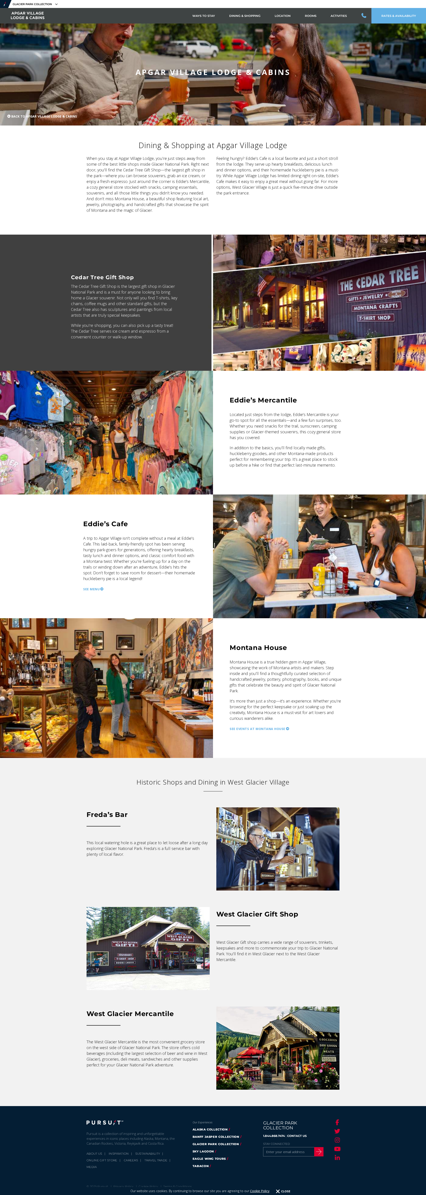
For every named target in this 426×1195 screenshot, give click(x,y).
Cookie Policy (259, 1191)
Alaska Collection (210, 1129)
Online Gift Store (102, 1160)
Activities (339, 16)
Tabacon (201, 1166)
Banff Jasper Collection (216, 1136)
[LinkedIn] (336, 1158)
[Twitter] (336, 1131)
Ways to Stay (203, 16)
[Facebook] (336, 1122)
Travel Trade (155, 1160)
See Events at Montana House (257, 728)
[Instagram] (336, 1140)
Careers (131, 1160)
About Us (94, 1153)
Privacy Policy (123, 1186)
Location (283, 16)
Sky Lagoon (203, 1151)
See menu (91, 589)
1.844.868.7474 (274, 1136)
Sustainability (147, 1153)
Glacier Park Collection (216, 1144)
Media (92, 1167)
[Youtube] (336, 1149)
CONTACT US (297, 1136)
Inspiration (119, 1153)
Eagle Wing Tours (209, 1158)
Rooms (310, 16)
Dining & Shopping (244, 16)
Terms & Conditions (177, 1186)
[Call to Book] (364, 16)
